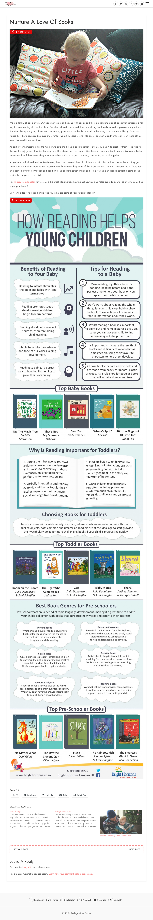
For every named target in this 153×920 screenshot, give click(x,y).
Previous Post (20, 849)
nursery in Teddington (24, 182)
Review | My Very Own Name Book (115, 835)
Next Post (134, 849)
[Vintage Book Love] (77, 819)
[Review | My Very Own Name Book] (121, 822)
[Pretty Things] (32, 819)
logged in (27, 867)
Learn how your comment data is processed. (71, 874)
